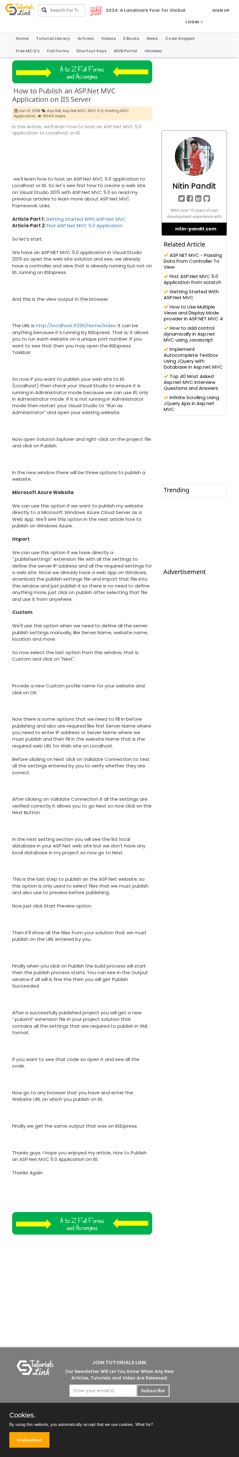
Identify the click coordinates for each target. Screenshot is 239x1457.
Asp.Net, (54, 110)
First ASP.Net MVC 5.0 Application (85, 225)
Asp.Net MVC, (75, 110)
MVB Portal (125, 51)
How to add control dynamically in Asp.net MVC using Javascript (189, 334)
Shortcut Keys (91, 51)
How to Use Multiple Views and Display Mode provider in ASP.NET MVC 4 (193, 313)
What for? (144, 1424)
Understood (29, 1439)
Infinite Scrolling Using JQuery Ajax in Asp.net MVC (191, 403)
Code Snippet (180, 38)
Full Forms (58, 51)
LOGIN (192, 22)
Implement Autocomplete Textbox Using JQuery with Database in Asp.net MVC (193, 358)
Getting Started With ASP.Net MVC (86, 219)
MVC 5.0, (96, 110)
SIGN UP (221, 10)
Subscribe (153, 1391)
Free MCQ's (28, 51)
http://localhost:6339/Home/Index (75, 325)
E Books (131, 38)
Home (22, 38)
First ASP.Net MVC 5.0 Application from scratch (192, 279)
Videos (108, 38)
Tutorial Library (53, 38)
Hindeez (153, 51)
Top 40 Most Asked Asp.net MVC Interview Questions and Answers (191, 382)
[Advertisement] (125, 154)
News (152, 38)
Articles (85, 38)
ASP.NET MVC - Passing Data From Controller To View (193, 261)
